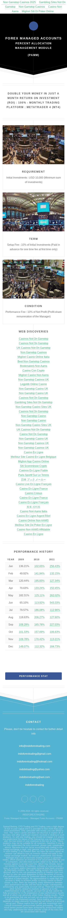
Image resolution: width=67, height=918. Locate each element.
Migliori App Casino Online (33, 461)
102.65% (39, 566)
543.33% (55, 602)
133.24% (39, 588)
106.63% (55, 631)
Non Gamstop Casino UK (33, 388)
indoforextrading (33, 784)
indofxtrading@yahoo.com (34, 769)
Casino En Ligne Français (34, 502)
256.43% (55, 566)
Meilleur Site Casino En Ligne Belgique (33, 456)
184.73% (55, 646)
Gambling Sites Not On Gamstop (33, 402)
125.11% (39, 595)
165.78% (39, 624)
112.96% (55, 610)
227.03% (55, 624)
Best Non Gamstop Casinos (34, 361)
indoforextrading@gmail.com (34, 753)
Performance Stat (33, 676)
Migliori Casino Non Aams (34, 375)
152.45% (55, 588)
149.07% (24, 646)
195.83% (39, 580)
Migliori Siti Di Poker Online (38, 11)
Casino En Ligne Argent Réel (33, 515)
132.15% (55, 573)
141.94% (39, 573)
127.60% (55, 617)
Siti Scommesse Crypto (33, 466)
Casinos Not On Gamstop (33, 338)
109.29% (24, 624)
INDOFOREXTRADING (34, 814)
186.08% (39, 610)
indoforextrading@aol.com (34, 777)
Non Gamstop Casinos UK (33, 379)
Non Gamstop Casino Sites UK (33, 406)
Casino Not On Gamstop (34, 434)
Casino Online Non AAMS (34, 520)
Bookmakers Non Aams (33, 366)
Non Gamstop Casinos (32, 6)
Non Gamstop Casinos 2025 (19, 2)
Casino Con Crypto (33, 370)
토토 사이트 (33, 506)
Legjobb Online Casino (33, 384)
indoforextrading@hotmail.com (34, 761)
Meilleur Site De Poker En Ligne (33, 525)
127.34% (55, 580)
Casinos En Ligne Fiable (33, 470)
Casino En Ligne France (34, 488)
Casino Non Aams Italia (33, 511)
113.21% (55, 639)
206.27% (39, 617)
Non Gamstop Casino (33, 416)
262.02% (55, 595)
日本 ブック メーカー (33, 479)
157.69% (39, 631)
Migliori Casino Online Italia (33, 356)
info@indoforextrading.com (34, 746)
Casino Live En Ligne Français (33, 484)
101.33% (24, 631)
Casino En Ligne (33, 452)
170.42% (39, 639)
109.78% (24, 639)
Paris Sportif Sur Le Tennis (33, 475)
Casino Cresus (33, 493)
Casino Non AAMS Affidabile (33, 529)
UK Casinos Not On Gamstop (33, 347)
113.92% (39, 602)
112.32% (39, 646)
